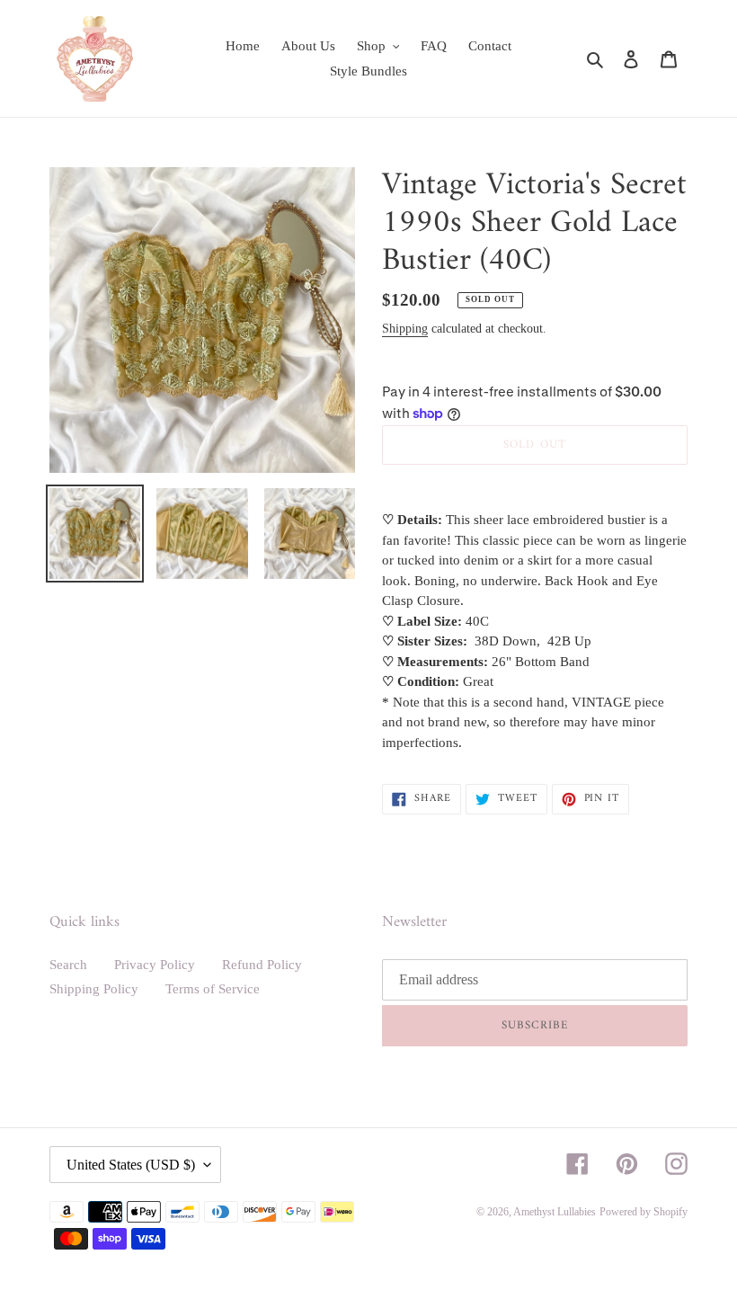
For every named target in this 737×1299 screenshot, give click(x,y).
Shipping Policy (93, 989)
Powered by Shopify (643, 1212)
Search (68, 964)
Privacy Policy (154, 964)
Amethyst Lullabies (554, 1212)
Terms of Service (212, 989)
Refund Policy (262, 964)
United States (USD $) (131, 1164)
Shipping (405, 328)
